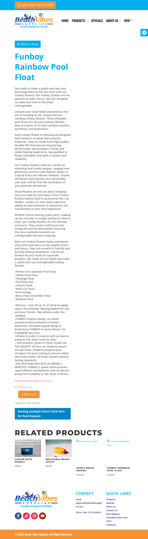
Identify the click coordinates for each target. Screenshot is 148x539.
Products (78, 20)
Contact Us (111, 510)
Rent (127, 20)
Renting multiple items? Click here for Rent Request (41, 414)
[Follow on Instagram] (34, 515)
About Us (112, 20)
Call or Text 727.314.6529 (37, 5)
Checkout (111, 524)
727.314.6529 (94, 512)
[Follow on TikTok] (26, 515)
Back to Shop (29, 44)
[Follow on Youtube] (42, 515)
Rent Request (113, 514)
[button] (144, 32)
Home (65, 20)
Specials (97, 20)
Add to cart (29, 394)
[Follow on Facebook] (18, 515)
